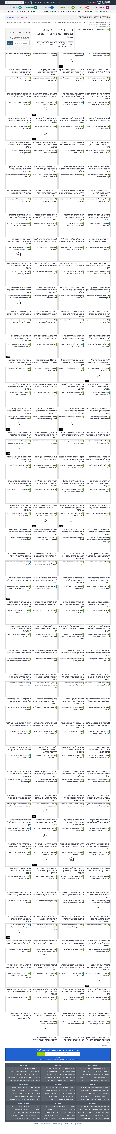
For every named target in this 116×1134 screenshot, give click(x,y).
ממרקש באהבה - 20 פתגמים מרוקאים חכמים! (99, 1093)
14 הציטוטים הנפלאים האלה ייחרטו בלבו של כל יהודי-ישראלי (26, 1093)
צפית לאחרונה (21, 11)
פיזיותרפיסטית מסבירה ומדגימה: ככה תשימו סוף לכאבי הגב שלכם (94, 1096)
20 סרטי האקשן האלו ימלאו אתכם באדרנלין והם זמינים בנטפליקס (94, 1115)
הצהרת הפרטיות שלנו (53, 1059)
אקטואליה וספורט (23, 1104)
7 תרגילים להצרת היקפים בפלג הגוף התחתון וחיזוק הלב (27, 1118)
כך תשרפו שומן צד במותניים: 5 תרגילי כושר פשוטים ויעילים (27, 1109)
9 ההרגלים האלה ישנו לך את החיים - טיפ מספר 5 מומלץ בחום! (95, 1090)
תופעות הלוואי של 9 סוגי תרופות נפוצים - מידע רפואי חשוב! (96, 1074)
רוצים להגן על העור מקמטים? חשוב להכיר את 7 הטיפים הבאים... (60, 1077)
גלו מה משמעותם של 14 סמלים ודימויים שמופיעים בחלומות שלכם (25, 1090)
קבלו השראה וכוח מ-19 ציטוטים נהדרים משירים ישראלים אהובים (94, 1109)
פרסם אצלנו (54, 2)
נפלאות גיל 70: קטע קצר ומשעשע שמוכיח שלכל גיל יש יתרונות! (95, 1087)
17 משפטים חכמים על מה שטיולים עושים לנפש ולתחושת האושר (60, 1087)
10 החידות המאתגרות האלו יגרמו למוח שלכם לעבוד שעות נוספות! (25, 1080)
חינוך (97, 26)
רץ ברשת (97, 11)
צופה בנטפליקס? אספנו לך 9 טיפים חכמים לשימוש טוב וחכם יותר (60, 1115)
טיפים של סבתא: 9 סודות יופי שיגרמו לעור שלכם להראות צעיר (61, 1071)
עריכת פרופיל (31, 11)
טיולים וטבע (75, 11)
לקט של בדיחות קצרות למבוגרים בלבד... (31, 1068)
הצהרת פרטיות (45, 1124)
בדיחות (47, 7)
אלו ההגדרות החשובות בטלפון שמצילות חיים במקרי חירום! (61, 1109)
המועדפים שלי (9, 11)
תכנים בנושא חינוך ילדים (104, 1045)
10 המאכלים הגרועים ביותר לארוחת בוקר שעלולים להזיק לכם (95, 1080)
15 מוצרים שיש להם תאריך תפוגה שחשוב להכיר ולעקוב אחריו (61, 1080)
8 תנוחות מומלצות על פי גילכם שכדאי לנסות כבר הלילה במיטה (60, 1068)
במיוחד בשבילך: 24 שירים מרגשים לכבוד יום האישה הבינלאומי (95, 1118)
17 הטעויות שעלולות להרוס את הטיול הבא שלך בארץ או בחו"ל (60, 1096)
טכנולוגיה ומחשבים (49, 11)
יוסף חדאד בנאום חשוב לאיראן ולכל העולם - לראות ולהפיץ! (27, 1112)
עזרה (45, 2)
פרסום (36, 1124)
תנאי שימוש (13, 46)
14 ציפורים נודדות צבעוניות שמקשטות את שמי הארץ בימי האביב (60, 1090)
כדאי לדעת (30, 7)
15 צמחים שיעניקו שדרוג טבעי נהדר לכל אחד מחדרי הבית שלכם (60, 1093)
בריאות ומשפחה (65, 7)
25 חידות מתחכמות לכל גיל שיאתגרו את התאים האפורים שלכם (26, 1074)
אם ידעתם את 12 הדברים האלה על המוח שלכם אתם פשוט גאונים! (59, 1118)
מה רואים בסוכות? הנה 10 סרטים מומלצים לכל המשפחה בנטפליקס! (93, 1112)
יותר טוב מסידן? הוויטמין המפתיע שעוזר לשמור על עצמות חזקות (94, 1068)
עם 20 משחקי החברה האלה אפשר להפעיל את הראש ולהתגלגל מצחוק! (24, 1077)
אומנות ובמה (63, 11)
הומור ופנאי (87, 11)
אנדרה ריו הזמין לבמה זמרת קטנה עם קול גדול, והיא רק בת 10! (95, 1099)
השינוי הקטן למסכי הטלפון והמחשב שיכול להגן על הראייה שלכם (60, 1112)
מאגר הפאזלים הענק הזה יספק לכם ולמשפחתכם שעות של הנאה (25, 1071)
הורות (100, 26)
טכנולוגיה (58, 1104)
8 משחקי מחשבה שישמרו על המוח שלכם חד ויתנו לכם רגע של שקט (59, 1106)
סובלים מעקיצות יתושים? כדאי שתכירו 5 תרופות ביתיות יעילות (61, 1074)
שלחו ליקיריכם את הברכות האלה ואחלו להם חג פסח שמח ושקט (25, 1087)
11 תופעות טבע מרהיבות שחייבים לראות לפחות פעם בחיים (61, 1099)
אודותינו (65, 1124)
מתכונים (83, 7)
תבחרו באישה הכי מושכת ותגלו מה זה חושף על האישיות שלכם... (25, 1096)
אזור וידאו (91, 2)
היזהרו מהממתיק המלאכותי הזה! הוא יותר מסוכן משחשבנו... (95, 1071)
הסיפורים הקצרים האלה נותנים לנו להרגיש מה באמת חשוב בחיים (25, 1099)
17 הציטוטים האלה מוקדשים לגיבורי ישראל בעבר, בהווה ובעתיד (25, 1106)
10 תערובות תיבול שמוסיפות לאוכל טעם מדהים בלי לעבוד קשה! (94, 1077)
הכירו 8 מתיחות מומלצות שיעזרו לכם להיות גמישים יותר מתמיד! (25, 1115)
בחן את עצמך (100, 7)
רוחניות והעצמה (12, 7)
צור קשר (37, 2)
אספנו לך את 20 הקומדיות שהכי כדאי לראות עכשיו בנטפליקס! (95, 1106)
